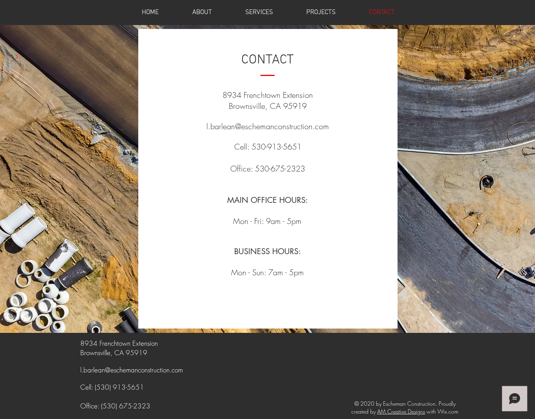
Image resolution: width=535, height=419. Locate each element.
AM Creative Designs (401, 411)
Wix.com (447, 411)
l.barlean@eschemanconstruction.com (267, 126)
